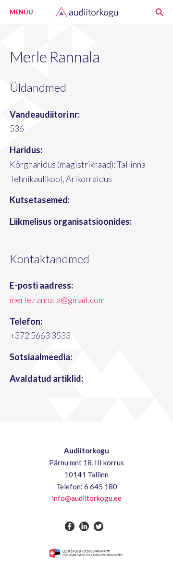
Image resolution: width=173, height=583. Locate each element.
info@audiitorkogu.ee (87, 498)
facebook (69, 526)
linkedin (84, 526)
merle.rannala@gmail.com (57, 299)
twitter (98, 526)
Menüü (21, 12)
